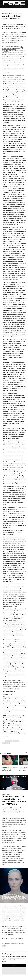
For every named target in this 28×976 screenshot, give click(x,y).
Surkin (4, 945)
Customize (14, 969)
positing (6, 50)
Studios (4, 6)
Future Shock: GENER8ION (15, 938)
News (3, 10)
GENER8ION (7, 943)
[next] (26, 753)
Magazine (22, 6)
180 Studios (7, 934)
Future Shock (5, 920)
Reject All (14, 972)
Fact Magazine (14, 2)
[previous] (23, 753)
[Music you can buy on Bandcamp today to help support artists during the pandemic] (10, 760)
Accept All (14, 965)
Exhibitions (10, 6)
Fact (6, 10)
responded (13, 40)
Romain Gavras (14, 943)
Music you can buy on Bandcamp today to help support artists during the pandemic (10, 768)
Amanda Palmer (11, 48)
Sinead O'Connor (6, 743)
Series (16, 6)
